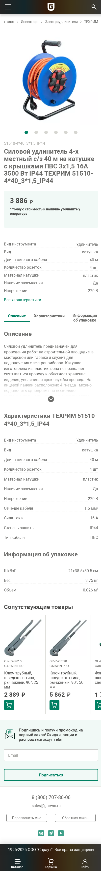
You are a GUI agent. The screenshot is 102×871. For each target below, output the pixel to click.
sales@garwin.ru (46, 805)
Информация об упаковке (85, 317)
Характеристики (49, 316)
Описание (17, 316)
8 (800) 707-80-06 (51, 797)
